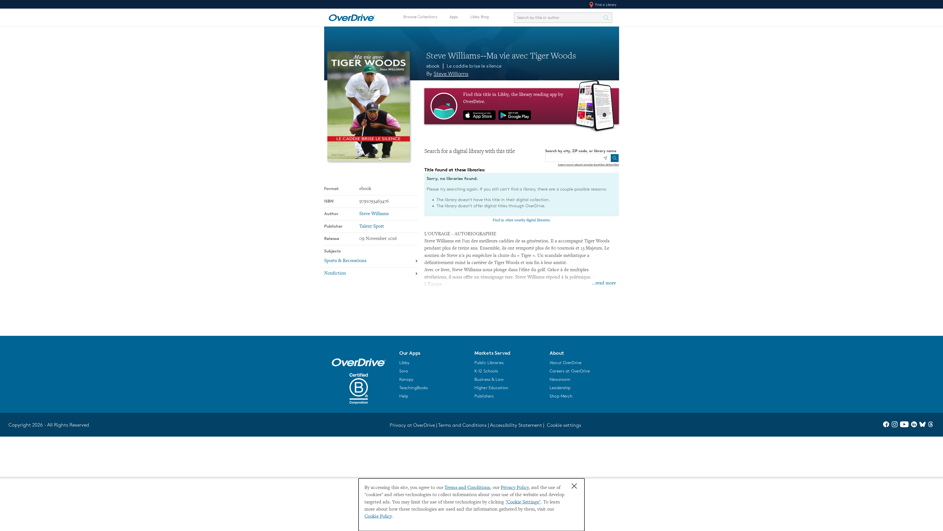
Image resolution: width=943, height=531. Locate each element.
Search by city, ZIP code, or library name (580, 150)
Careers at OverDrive (570, 371)
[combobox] (558, 17)
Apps (453, 17)
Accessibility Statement (516, 425)
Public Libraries (489, 362)
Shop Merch (561, 396)
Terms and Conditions (467, 488)
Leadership (560, 387)
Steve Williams (451, 74)
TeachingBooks (413, 387)
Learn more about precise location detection (588, 164)
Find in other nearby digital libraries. (522, 220)
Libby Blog (479, 17)
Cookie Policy (378, 516)
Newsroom (560, 379)
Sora (403, 371)
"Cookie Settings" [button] (523, 502)
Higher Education (491, 387)
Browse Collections (420, 17)
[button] (434, 353)
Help (403, 396)
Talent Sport (371, 226)
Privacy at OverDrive (412, 425)
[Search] (615, 158)
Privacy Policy (515, 488)
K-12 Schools (486, 371)
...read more (604, 283)
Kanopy (406, 379)
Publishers (484, 396)
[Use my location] (605, 158)
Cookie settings (564, 425)
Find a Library (605, 4)
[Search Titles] (607, 18)
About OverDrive (566, 362)
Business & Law (489, 379)
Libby (404, 362)
